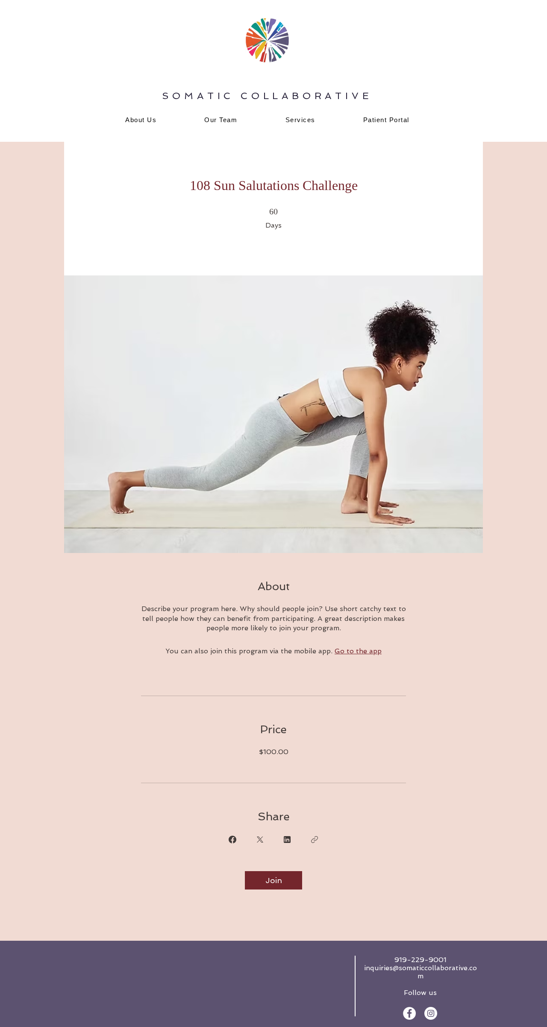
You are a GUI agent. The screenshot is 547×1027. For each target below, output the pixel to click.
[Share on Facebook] (232, 839)
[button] (300, 119)
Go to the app (358, 651)
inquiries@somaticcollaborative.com (420, 972)
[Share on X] (260, 839)
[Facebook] (409, 1013)
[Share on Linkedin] (287, 839)
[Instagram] (430, 1013)
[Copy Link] (314, 839)
